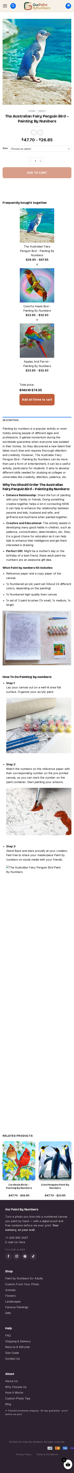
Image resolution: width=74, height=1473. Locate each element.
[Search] (13, 6)
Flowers (10, 1295)
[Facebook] (8, 1256)
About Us (11, 1381)
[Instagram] (16, 1256)
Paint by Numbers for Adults (24, 1278)
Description (10, 420)
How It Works (14, 1392)
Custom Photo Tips (17, 1398)
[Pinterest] (25, 1256)
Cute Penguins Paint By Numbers (55, 1186)
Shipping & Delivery (18, 1341)
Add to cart (37, 172)
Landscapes (13, 1301)
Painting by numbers (16, 428)
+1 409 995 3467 (16, 1237)
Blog (8, 1404)
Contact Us (12, 1358)
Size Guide (12, 1352)
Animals (10, 1290)
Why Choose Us (16, 1387)
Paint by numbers (23, 567)
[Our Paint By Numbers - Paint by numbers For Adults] (37, 6)
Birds (42, 111)
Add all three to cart (37, 399)
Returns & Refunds (17, 1347)
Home (31, 111)
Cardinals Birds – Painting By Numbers (19, 1186)
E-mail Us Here (15, 1242)
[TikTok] (33, 1256)
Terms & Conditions (47, 1454)
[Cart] (68, 6)
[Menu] (5, 5)
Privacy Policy (23, 1454)
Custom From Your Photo (22, 1284)
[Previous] (2, 1170)
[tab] (37, 420)
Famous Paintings (16, 1307)
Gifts (8, 1313)
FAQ (8, 1335)
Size (5, 148)
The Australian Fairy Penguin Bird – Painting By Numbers (36, 487)
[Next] (71, 1170)
